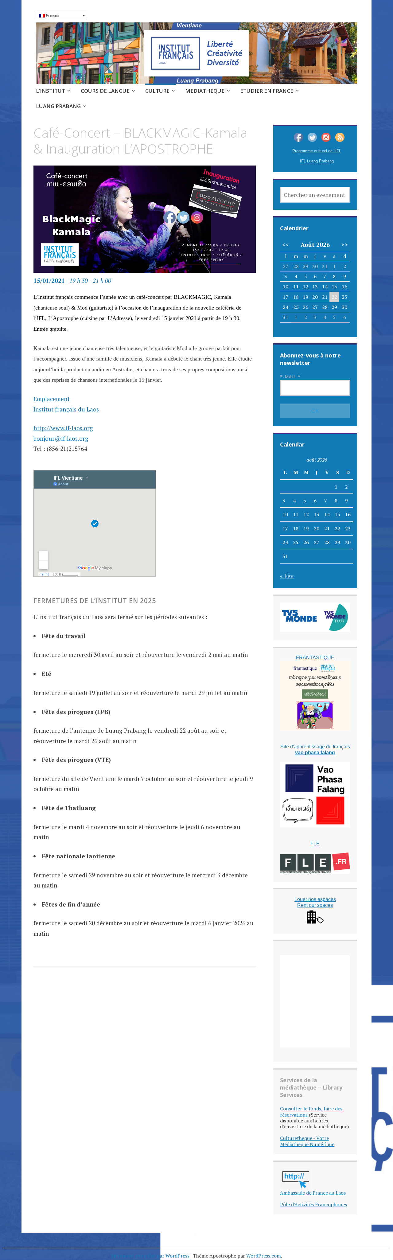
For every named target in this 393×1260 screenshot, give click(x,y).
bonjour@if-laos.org (60, 438)
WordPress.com (263, 1255)
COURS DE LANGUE (105, 90)
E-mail (290, 377)
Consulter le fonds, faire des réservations (311, 1111)
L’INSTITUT (50, 90)
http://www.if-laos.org (63, 428)
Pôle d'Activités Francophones (313, 1204)
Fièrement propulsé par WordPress (150, 1255)
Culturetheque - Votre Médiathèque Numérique (307, 1141)
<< (285, 245)
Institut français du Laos (66, 409)
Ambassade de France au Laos (313, 1192)
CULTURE (157, 90)
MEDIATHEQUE (204, 90)
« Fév (287, 576)
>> (344, 245)
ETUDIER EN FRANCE (266, 90)
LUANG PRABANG (58, 106)
